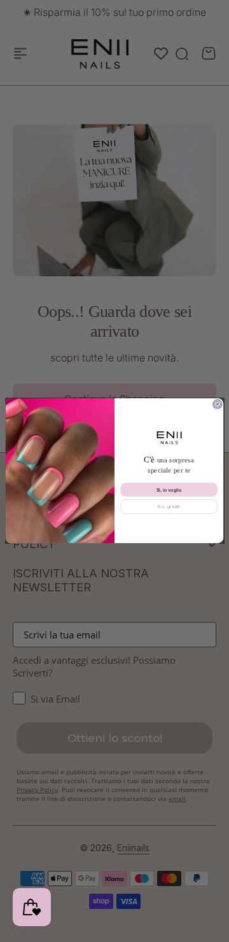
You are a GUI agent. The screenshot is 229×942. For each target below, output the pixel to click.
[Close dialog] (217, 404)
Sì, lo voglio (168, 490)
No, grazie (169, 507)
